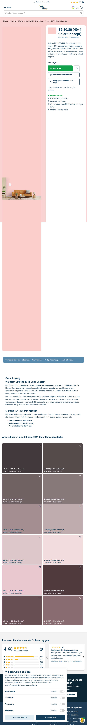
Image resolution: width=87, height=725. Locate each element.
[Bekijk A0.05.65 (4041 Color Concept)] (63, 519)
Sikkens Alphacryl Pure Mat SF (20, 421)
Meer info (54, 691)
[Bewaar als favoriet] (77, 68)
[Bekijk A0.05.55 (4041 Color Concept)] (22, 519)
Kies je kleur (73, 7)
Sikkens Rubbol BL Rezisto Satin (21, 423)
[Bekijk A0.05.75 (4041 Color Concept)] (22, 550)
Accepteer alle (50, 717)
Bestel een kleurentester (62, 75)
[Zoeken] (81, 13)
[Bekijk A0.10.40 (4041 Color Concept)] (63, 610)
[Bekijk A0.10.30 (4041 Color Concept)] (22, 610)
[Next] (83, 657)
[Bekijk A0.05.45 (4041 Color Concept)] (63, 489)
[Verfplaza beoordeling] (23, 649)
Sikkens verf (19, 417)
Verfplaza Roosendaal (75, 718)
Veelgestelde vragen (52, 360)
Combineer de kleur (12, 360)
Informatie (26, 360)
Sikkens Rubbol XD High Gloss (20, 426)
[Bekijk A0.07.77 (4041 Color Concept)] (22, 580)
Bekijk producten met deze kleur (63, 82)
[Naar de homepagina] (43, 7)
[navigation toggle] (5, 7)
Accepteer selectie (20, 717)
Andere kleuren (67, 360)
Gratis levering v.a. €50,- (17, 2)
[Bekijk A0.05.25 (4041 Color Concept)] (63, 458)
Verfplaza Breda (73, 715)
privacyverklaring (31, 685)
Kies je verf (57, 68)
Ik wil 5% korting (68, 694)
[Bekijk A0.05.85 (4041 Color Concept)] (63, 550)
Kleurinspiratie (37, 360)
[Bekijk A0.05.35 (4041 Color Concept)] (22, 489)
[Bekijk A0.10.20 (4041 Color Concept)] (63, 580)
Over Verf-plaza (72, 712)
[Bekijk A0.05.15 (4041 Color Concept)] (22, 458)
